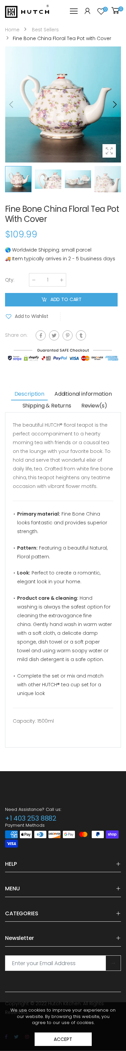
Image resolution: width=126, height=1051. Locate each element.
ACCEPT (63, 1039)
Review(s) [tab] (94, 405)
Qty (9, 279)
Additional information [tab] (83, 394)
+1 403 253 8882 (30, 818)
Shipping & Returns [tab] (47, 405)
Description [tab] (29, 394)
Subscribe (113, 963)
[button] (114, 104)
